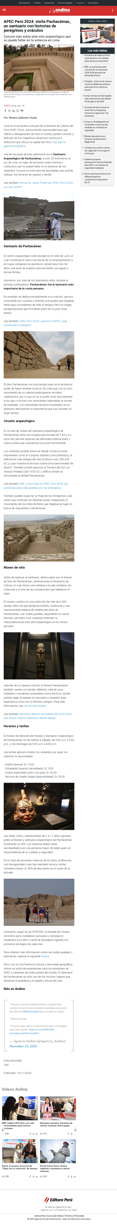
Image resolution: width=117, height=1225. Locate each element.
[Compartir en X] (33, 1133)
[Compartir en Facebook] (30, 1133)
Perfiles (37, 3)
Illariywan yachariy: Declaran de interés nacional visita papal (56, 1124)
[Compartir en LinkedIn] (36, 1133)
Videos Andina (14, 1089)
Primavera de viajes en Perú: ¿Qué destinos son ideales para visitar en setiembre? (97, 58)
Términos (68, 1216)
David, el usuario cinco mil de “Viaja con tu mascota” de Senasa (19, 1167)
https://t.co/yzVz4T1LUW (41, 1029)
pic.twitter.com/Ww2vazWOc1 (25, 1033)
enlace (45, 956)
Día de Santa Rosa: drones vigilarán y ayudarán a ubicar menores (55, 1169)
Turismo (80, 3)
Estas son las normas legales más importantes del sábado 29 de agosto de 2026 (98, 99)
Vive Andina (93, 3)
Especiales (49, 3)
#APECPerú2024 (30, 1011)
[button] (2, 1130)
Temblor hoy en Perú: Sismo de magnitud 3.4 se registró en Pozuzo (97, 151)
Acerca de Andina (55, 1216)
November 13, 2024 (23, 1046)
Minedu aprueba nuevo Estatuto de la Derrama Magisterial (95, 139)
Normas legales (65, 3)
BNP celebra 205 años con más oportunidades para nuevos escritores (18, 1126)
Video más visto (97, 21)
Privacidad (79, 1216)
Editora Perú (40, 1216)
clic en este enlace (35, 705)
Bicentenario (24, 3)
